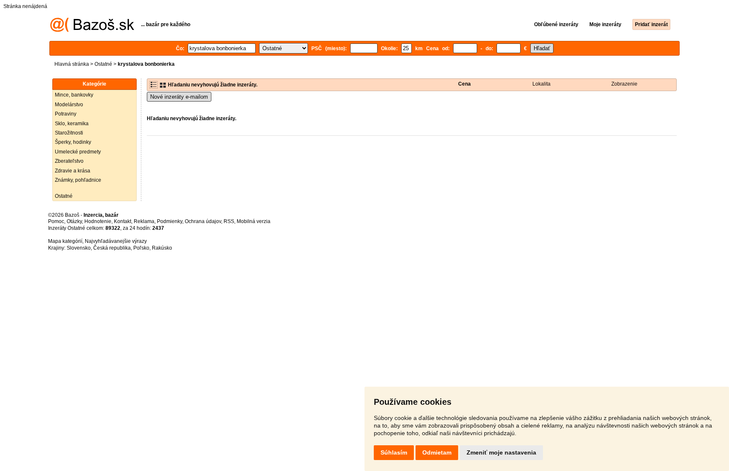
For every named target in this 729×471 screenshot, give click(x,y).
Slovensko (79, 248)
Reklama (144, 221)
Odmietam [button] (436, 452)
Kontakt (122, 221)
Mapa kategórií (65, 241)
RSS (229, 221)
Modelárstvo (69, 105)
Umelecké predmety (78, 152)
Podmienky (169, 221)
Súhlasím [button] (394, 452)
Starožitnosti (69, 133)
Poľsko (141, 248)
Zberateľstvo (69, 161)
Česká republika (112, 248)
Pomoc (56, 221)
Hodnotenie (97, 221)
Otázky (74, 221)
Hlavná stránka (71, 64)
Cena (464, 84)
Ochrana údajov (203, 221)
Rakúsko (162, 248)
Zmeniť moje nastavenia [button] (501, 452)
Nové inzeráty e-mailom (179, 97)
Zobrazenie (624, 84)
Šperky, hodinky (73, 142)
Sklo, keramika (72, 123)
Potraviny (65, 114)
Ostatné (103, 64)
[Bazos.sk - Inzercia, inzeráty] (92, 30)
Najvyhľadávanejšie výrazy (116, 241)
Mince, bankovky (74, 95)
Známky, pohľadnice (78, 180)
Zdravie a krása (72, 171)
